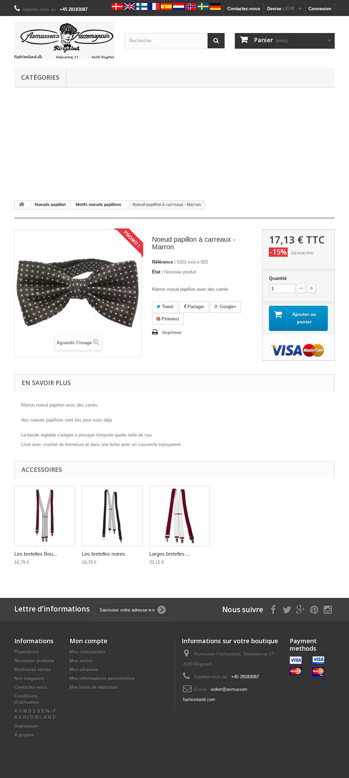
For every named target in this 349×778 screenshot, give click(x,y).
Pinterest (169, 318)
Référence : (164, 262)
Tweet (167, 306)
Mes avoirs (81, 660)
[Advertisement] (174, 144)
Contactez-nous (243, 8)
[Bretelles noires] (112, 516)
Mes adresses (84, 669)
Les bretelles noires (103, 554)
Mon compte (88, 641)
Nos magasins (29, 678)
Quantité (278, 278)
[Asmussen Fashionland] (64, 40)
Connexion (319, 8)
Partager (195, 306)
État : (157, 271)
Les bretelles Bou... (35, 554)
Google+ (227, 306)
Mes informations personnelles (102, 678)
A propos (24, 734)
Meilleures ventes (32, 669)
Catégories (40, 77)
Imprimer (172, 332)
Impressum (26, 726)
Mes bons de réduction (94, 687)
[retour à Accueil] (21, 205)
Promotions (26, 651)
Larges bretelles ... (169, 554)
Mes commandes (87, 651)
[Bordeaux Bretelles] (44, 516)
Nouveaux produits (34, 660)
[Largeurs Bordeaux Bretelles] (179, 516)
